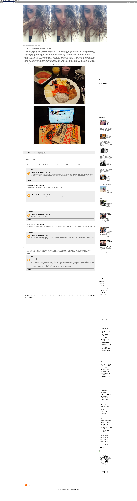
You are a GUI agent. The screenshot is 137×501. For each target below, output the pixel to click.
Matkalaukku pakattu (105, 376)
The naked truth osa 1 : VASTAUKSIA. (106, 335)
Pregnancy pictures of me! (108, 188)
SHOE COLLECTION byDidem (105, 303)
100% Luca (103, 413)
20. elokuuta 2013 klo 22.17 (38, 224)
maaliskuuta (104, 441)
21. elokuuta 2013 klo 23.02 (44, 235)
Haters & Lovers (108, 201)
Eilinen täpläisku (104, 417)
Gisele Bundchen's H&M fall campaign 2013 (106, 365)
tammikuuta (103, 444)
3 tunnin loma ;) (104, 399)
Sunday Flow (104, 337)
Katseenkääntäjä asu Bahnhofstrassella (105, 380)
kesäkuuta (103, 435)
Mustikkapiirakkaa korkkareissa (105, 354)
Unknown (33, 172)
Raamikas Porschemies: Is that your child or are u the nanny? (109, 216)
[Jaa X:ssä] (42, 153)
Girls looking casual (105, 369)
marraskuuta (104, 288)
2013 (101, 285)
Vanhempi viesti (91, 295)
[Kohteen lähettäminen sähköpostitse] (39, 153)
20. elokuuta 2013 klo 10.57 (38, 204)
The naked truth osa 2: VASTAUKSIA (106, 324)
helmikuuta (103, 443)
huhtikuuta (103, 439)
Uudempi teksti (27, 295)
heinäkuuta (103, 433)
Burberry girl (103, 409)
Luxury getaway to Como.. (105, 388)
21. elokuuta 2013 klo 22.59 (44, 172)
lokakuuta (103, 290)
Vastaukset (31, 169)
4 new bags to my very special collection (106, 383)
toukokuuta (103, 437)
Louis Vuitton (104, 411)
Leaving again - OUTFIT (106, 360)
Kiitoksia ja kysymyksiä (106, 342)
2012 (101, 447)
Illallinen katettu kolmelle (106, 378)
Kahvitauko (103, 326)
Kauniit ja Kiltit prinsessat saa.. (108, 122)
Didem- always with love (106, 371)
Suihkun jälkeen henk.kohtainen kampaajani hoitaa (105, 347)
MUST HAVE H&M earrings (105, 321)
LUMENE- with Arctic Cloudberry (105, 332)
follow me (101, 79)
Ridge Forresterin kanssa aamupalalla (106, 362)
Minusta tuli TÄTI (104, 367)
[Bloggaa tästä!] (40, 153)
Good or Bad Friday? (109, 135)
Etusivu (59, 295)
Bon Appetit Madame (105, 385)
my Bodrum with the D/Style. (105, 431)
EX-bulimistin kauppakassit (104, 397)
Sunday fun (103, 415)
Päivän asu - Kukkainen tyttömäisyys (106, 318)
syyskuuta (103, 292)
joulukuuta (103, 287)
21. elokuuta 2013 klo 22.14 (38, 247)
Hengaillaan (103, 352)
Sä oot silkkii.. (104, 404)
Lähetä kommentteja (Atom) (32, 297)
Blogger (77, 489)
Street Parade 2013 (105, 390)
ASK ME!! (108, 175)
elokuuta (103, 294)
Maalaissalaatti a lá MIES (106, 344)
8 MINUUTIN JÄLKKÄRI (106, 394)
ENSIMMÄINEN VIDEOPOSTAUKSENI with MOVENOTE (106, 300)
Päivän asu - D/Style (105, 422)
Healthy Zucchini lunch (106, 420)
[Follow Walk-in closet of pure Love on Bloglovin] (105, 473)
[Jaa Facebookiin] (43, 153)
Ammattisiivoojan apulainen (104, 329)
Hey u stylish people (105, 418)
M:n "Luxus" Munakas (105, 402)
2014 (101, 283)
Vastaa (28, 166)
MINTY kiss (103, 392)
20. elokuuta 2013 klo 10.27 (38, 185)
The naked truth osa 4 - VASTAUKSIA (106, 296)
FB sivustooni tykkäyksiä (106, 350)
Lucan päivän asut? (105, 401)
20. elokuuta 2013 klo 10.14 (38, 162)
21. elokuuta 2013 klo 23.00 (44, 214)
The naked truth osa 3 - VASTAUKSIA (106, 306)
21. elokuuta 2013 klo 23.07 (44, 259)
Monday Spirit (108, 228)
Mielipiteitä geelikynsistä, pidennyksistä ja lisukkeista (109, 243)
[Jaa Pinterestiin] (45, 153)
